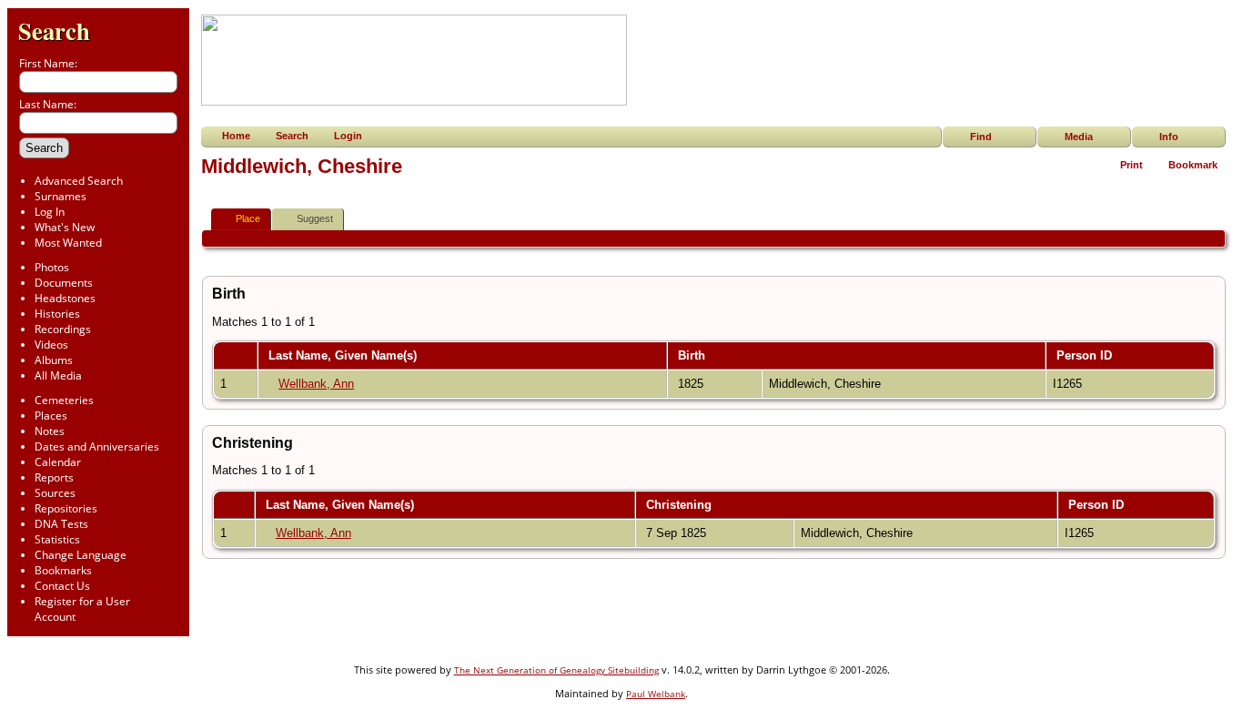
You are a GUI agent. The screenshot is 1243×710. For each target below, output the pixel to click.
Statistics (57, 539)
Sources (55, 493)
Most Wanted (68, 242)
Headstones (65, 298)
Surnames (60, 196)
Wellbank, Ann (316, 383)
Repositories (66, 508)
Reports (54, 477)
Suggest (315, 218)
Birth (693, 355)
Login (348, 135)
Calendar (58, 462)
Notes (50, 431)
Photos (52, 267)
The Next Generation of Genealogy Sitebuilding (556, 670)
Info (1168, 136)
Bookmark (1193, 164)
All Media (58, 375)
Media (1079, 136)
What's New (65, 227)
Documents (64, 282)
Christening (680, 505)
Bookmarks (63, 570)
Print (1131, 164)
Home (236, 135)
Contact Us (62, 585)
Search (54, 30)
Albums (54, 360)
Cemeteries (64, 400)
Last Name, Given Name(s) (344, 355)
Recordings (63, 329)
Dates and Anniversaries (97, 446)
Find (981, 136)
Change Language (80, 555)
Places (51, 415)
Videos (51, 344)
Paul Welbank (655, 693)
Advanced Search (79, 180)
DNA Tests (61, 524)
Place (248, 218)
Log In (50, 211)
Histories (57, 313)
